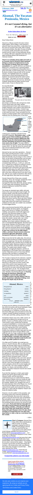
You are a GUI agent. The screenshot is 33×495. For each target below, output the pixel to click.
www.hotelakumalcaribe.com (15, 451)
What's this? (29, 12)
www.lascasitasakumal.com (20, 453)
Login (21, 4)
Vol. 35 (23, 8)
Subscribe (17, 4)
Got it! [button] (16, 492)
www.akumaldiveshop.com (10, 450)
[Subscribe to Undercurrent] (17, 475)
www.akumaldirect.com (18, 433)
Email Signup (12, 4)
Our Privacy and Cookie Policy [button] (12, 487)
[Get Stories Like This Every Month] (21, 37)
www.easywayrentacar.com (11, 437)
